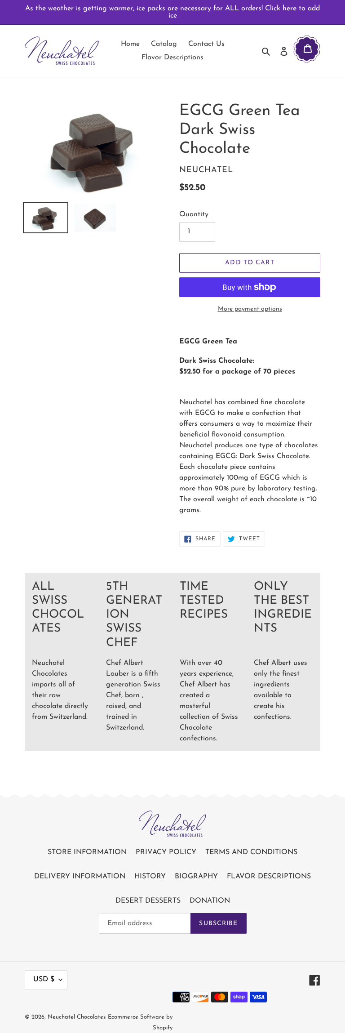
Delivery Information (79, 876)
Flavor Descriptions (269, 876)
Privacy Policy (166, 852)
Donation (210, 900)
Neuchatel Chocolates (77, 1017)
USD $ (43, 979)
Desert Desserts (148, 900)
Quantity (193, 214)
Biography (196, 876)
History (150, 876)
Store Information (87, 852)
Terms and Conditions (251, 852)
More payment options (250, 309)
